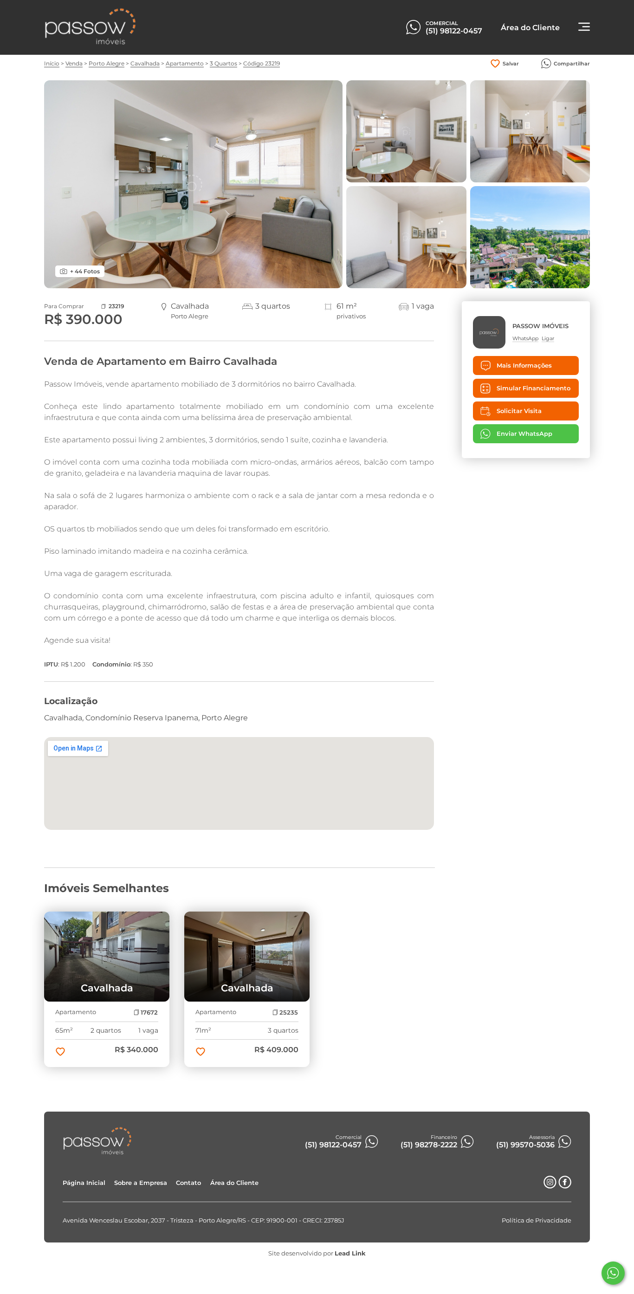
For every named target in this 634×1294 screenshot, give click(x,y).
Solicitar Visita (519, 411)
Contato (188, 1182)
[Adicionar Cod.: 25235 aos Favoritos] (200, 1053)
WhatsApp (525, 338)
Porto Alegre (106, 63)
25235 (288, 1012)
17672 (149, 1012)
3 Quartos (223, 63)
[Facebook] (564, 1186)
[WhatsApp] (613, 1273)
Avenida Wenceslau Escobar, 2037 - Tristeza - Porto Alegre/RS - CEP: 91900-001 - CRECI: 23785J (203, 1220)
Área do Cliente (234, 1182)
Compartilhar (572, 63)
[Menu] (584, 27)
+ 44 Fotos (85, 271)
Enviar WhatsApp (524, 434)
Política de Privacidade (536, 1220)
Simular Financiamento (533, 388)
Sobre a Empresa (140, 1182)
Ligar (548, 338)
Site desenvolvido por (317, 1253)
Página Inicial (84, 1182)
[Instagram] (549, 1186)
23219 (116, 306)
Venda (74, 63)
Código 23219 (261, 63)
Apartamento (185, 63)
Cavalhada (145, 63)
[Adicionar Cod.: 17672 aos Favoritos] (60, 1053)
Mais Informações (524, 365)
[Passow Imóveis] (90, 43)
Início (51, 63)
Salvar (511, 63)
